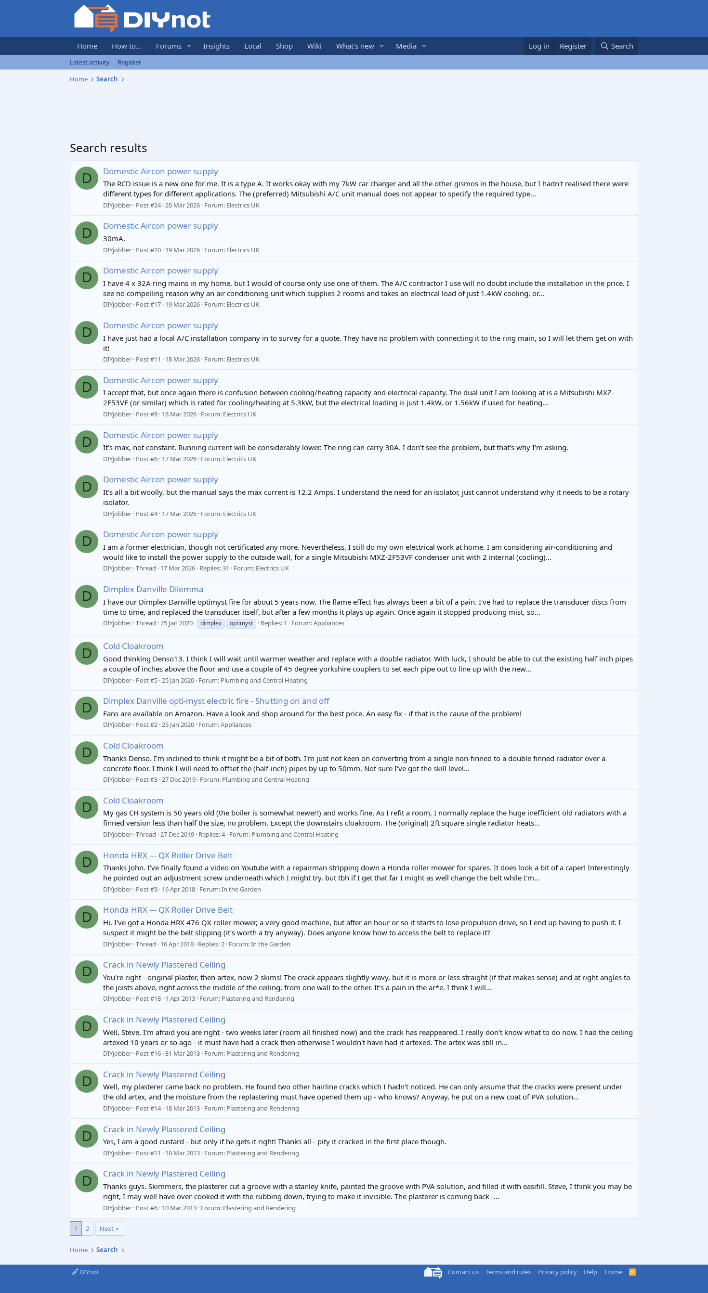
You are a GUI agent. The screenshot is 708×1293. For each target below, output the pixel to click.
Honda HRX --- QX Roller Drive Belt (168, 855)
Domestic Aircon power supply (160, 171)
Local (253, 46)
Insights (216, 46)
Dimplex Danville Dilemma (153, 589)
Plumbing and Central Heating (264, 680)
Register (129, 62)
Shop (284, 46)
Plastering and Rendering (258, 998)
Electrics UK (243, 205)
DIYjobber (117, 205)
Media (406, 46)
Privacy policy (557, 1271)
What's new (355, 46)
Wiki (314, 46)
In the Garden (241, 889)
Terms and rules (508, 1271)
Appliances (329, 623)
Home (87, 46)
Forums (169, 46)
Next (107, 1228)
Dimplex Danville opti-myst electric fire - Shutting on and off (216, 700)
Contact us (463, 1271)
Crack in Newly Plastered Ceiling (164, 964)
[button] (189, 46)
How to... (127, 46)
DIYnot (88, 1271)
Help (590, 1271)
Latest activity (90, 62)
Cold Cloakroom (133, 645)
